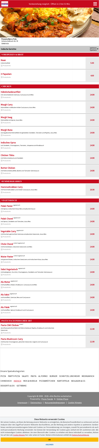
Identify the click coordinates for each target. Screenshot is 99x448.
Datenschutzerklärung (80, 435)
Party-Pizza (14, 376)
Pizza (3, 376)
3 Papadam (6, 73)
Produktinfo (7, 66)
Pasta (33, 376)
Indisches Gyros (8, 142)
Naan (3, 60)
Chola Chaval (7, 243)
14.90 (92, 94)
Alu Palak (5, 307)
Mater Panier (7, 256)
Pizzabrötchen (47, 381)
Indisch (17, 381)
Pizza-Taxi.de (47, 399)
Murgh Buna (6, 129)
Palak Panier (7, 205)
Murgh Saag (6, 117)
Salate (25, 376)
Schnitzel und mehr (69, 376)
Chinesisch (6, 381)
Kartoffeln (63, 381)
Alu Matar (5, 281)
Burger (53, 376)
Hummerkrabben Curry (12, 186)
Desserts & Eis (8, 385)
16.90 (92, 189)
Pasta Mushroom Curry (12, 338)
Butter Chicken (8, 167)
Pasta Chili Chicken (10, 325)
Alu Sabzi (5, 294)
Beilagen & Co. (78, 381)
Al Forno (43, 376)
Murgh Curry (7, 104)
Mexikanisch (88, 376)
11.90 (92, 329)
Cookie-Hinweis (75, 402)
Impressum (22, 402)
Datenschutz (36, 402)
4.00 (92, 75)
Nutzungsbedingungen (55, 402)
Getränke (22, 385)
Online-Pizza (62, 399)
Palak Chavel (7, 218)
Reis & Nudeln (30, 381)
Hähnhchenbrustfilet (10, 91)
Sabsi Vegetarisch (9, 269)
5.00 (92, 63)
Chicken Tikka (7, 155)
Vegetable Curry (8, 231)
